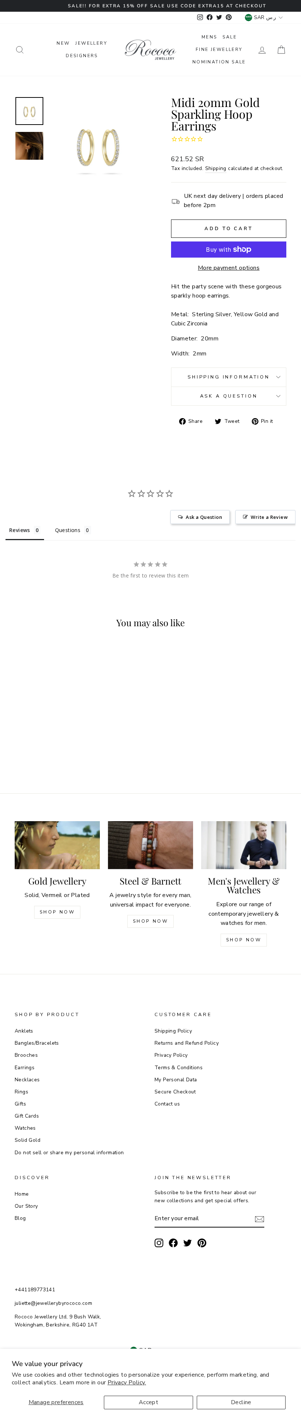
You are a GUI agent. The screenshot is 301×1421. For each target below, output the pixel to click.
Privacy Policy (171, 1055)
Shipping (215, 168)
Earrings (25, 1067)
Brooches (26, 1055)
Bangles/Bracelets (37, 1043)
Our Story (26, 1206)
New (63, 43)
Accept (148, 1402)
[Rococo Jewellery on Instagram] (159, 1243)
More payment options (229, 268)
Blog (20, 1218)
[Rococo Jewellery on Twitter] (187, 1243)
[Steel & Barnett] (150, 845)
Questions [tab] (68, 530)
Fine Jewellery (219, 49)
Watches (25, 1128)
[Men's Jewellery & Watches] (243, 845)
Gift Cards (27, 1115)
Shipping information (229, 377)
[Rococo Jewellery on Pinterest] (201, 1243)
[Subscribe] (259, 1219)
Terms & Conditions (179, 1067)
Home (22, 1194)
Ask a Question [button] (204, 517)
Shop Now (57, 912)
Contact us (167, 1103)
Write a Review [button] (269, 517)
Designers (82, 56)
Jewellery (91, 43)
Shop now (150, 921)
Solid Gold (27, 1140)
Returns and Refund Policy (187, 1043)
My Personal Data (176, 1079)
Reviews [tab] (19, 530)
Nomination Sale (219, 62)
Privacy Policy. (127, 1382)
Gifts (20, 1103)
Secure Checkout (175, 1091)
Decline (241, 1402)
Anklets (24, 1030)
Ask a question (229, 396)
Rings (21, 1091)
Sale (229, 37)
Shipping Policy (173, 1030)
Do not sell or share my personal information (69, 1152)
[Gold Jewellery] (57, 845)
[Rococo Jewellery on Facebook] (173, 1243)
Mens (209, 37)
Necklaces (27, 1079)
